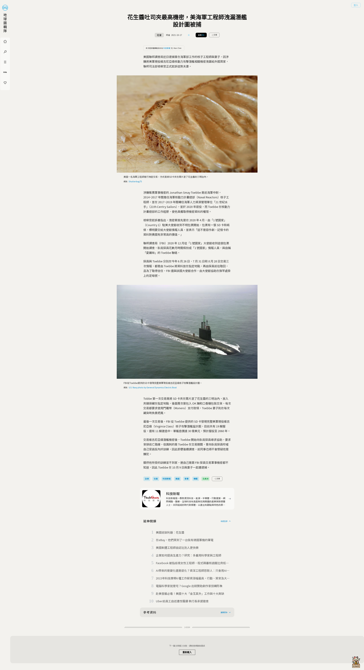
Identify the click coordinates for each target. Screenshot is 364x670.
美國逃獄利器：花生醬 (170, 532)
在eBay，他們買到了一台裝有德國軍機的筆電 (184, 540)
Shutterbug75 (135, 181)
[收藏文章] (188, 35)
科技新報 (166, 48)
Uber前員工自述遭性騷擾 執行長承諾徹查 (182, 601)
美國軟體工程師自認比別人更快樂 (177, 548)
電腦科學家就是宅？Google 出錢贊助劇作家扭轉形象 (189, 586)
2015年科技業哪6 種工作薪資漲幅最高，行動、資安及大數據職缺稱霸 (193, 578)
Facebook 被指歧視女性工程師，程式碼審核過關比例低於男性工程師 (192, 563)
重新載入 (187, 652)
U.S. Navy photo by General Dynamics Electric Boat (153, 387)
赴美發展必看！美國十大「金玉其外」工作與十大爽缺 (190, 593)
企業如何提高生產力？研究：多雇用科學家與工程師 (188, 555)
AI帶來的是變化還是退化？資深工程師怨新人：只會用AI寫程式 (192, 570)
